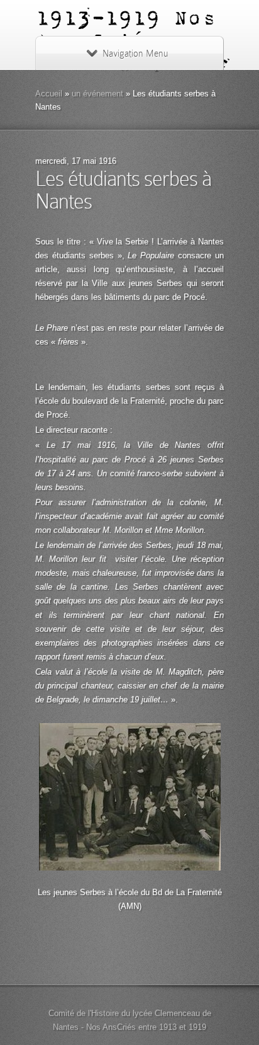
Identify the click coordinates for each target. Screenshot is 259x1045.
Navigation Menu (135, 54)
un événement (97, 93)
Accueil (48, 93)
